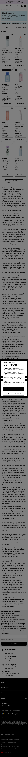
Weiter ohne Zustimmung (9, 362)
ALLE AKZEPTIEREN (14, 388)
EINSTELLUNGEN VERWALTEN (13, 393)
